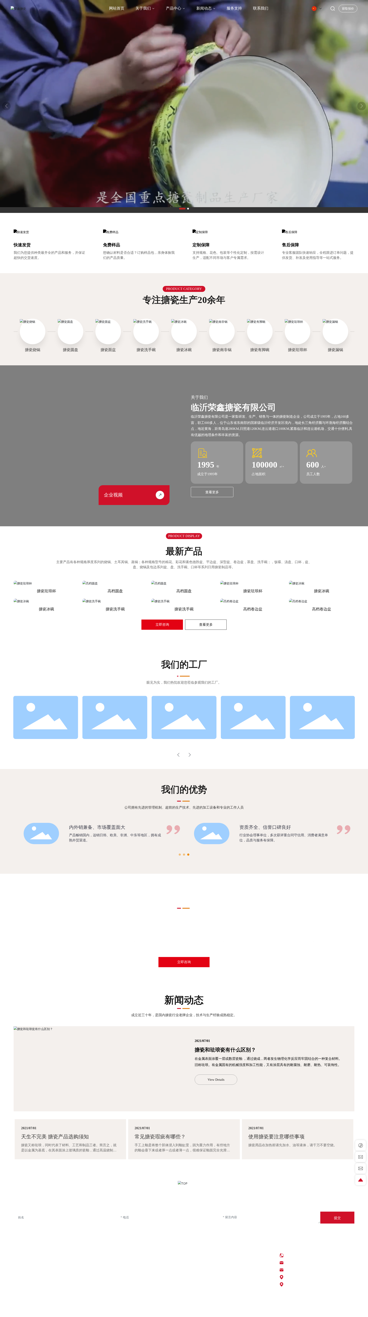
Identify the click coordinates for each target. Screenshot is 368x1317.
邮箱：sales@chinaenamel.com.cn (308, 1270)
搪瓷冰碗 (184, 350)
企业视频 (113, 495)
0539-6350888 (75, 941)
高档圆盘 (115, 591)
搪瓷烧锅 (32, 350)
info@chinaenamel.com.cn (175, 941)
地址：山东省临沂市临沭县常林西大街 (314, 1284)
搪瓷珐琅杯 (297, 350)
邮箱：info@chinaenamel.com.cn (308, 1262)
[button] (182, 208)
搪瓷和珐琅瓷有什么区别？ (225, 1050)
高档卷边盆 (252, 609)
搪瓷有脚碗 (259, 350)
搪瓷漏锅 (335, 350)
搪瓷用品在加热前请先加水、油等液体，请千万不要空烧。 (292, 1145)
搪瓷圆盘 (70, 350)
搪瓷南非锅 (221, 350)
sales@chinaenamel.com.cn (265, 941)
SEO (247, 1310)
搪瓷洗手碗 (146, 350)
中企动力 (275, 1310)
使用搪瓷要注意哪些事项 (276, 1136)
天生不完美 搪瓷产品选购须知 (55, 1136)
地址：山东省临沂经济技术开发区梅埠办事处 (319, 1277)
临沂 (285, 1310)
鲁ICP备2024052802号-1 (161, 1310)
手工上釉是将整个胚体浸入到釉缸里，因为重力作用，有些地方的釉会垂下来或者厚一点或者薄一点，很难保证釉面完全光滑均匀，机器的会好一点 (182, 1150)
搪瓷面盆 (108, 350)
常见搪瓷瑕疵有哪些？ (160, 1136)
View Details (216, 1079)
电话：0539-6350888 (300, 1255)
